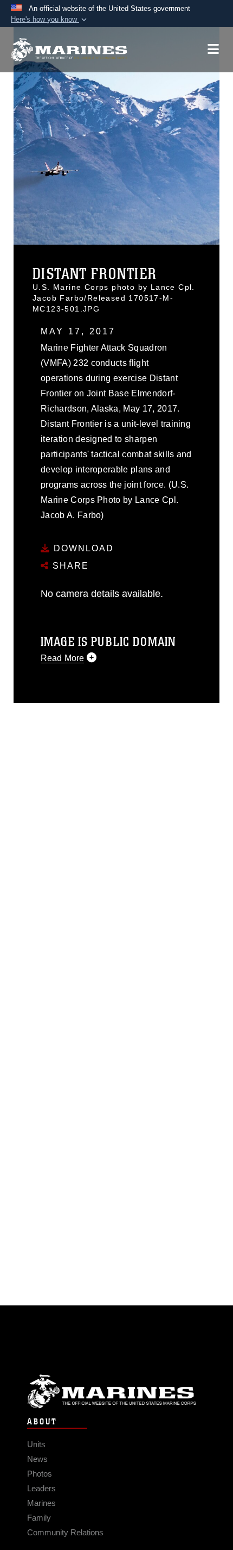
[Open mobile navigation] (213, 49)
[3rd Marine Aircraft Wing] (69, 49)
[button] (50, 19)
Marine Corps (116, 1391)
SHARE (69, 565)
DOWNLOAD (82, 548)
